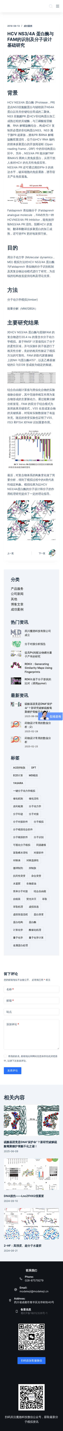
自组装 (16, 898)
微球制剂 (18, 868)
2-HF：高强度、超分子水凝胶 (22, 1245)
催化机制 (18, 798)
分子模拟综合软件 (23, 829)
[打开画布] (57, 6)
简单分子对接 (20, 891)
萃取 (44, 898)
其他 (14, 599)
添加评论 (12, 1024)
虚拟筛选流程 (20, 914)
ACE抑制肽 (19, 767)
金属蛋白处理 (20, 945)
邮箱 (10, 1000)
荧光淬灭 (31, 898)
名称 (10, 989)
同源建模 (41, 844)
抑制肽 (32, 868)
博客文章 (17, 604)
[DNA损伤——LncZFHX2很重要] (31, 1174)
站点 (9, 1011)
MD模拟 (33, 775)
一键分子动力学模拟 (24, 790)
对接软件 (39, 852)
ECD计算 (18, 775)
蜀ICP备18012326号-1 (34, 1313)
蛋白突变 (39, 914)
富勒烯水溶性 (20, 852)
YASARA (18, 783)
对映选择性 (32, 860)
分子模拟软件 (20, 837)
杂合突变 (36, 875)
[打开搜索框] (50, 6)
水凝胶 (16, 883)
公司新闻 (17, 594)
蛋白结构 (18, 922)
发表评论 (12, 1070)
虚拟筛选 (34, 906)
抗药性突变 (19, 875)
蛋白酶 (32, 922)
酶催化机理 (35, 929)
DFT (33, 767)
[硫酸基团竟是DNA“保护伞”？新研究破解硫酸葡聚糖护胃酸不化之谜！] (31, 1120)
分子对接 (34, 813)
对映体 (16, 860)
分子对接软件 (20, 821)
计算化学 (18, 929)
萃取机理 (18, 906)
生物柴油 (31, 883)
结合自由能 (40, 891)
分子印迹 (18, 813)
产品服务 (17, 588)
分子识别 (39, 837)
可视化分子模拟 (21, 844)
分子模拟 (39, 821)
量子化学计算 (36, 937)
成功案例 (28, 26)
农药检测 (18, 806)
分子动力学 (35, 806)
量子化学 (18, 937)
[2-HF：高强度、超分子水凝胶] (31, 1223)
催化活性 (34, 798)
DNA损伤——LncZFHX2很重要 (24, 1196)
